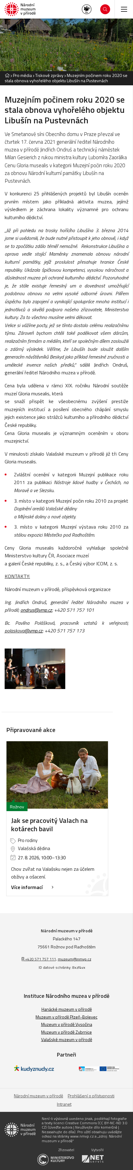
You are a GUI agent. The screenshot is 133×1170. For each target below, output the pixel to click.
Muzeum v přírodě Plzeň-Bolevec (66, 1017)
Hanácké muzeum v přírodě (66, 1009)
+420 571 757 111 (40, 959)
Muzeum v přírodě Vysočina (66, 1024)
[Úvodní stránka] (20, 9)
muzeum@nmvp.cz (74, 959)
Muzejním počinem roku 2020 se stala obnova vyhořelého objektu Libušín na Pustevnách (66, 78)
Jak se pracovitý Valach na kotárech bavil (49, 824)
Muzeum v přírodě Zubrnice (66, 1032)
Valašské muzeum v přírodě (66, 1039)
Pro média (22, 75)
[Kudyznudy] (34, 1070)
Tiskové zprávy (49, 75)
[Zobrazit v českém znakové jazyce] (86, 9)
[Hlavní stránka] (7, 75)
